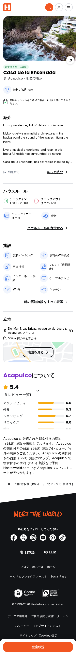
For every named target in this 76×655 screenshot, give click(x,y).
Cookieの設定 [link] (48, 635)
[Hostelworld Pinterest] (52, 537)
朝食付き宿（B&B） (16, 66)
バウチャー (22, 625)
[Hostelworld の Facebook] (14, 537)
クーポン (62, 616)
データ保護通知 (18, 616)
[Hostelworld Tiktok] (62, 537)
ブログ (24, 566)
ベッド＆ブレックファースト (28, 576)
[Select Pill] (49, 7)
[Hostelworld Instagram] (33, 537)
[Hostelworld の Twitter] (23, 537)
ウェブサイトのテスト (46, 625)
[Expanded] (9, 484)
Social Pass (58, 576)
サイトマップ (28, 635)
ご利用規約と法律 (42, 616)
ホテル (51, 566)
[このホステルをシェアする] (70, 60)
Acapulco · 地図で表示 (25, 78)
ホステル (38, 566)
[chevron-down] (38, 390)
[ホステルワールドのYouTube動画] (43, 537)
